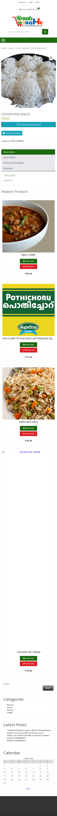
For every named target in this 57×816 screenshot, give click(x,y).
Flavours (10, 705)
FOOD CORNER (22, 48)
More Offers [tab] (9, 157)
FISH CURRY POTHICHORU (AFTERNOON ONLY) (28, 338)
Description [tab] (9, 152)
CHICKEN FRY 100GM (28, 652)
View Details (29, 266)
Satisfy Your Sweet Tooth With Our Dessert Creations (28, 735)
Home (4, 48)
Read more (30, 261)
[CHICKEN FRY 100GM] (28, 550)
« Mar (27, 789)
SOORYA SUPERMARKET (16, 738)
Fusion (9, 707)
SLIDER (9, 712)
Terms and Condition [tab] (13, 162)
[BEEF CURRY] (28, 226)
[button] (51, 58)
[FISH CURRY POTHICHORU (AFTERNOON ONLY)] (28, 310)
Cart (31, 2)
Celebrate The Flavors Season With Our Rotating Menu (29, 730)
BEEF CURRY (28, 254)
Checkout (22, 2)
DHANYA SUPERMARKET (16, 740)
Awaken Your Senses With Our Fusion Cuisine (25, 733)
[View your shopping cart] (37, 9)
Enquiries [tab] (7, 168)
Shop (37, 2)
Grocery (10, 710)
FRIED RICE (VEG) (28, 422)
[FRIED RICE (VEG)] (28, 393)
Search (6, 684)
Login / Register (27, 9)
